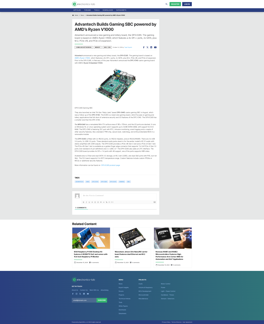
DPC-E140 (95, 181)
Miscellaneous (143, 298)
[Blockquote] (100, 202)
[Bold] (83, 202)
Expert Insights (124, 287)
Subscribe (102, 300)
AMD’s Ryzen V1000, (82, 58)
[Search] (166, 4)
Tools (96, 10)
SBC (128, 181)
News (121, 284)
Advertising (104, 290)
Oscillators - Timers (167, 295)
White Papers (123, 306)
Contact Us (83, 290)
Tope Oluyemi (128, 47)
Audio (141, 284)
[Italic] (86, 202)
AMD (87, 181)
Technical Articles (124, 298)
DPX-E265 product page (110, 165)
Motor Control (165, 284)
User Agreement (187, 322)
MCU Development (145, 291)
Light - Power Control (168, 291)
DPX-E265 (104, 181)
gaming (121, 181)
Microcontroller (144, 295)
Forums (87, 10)
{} (109, 202)
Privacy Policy (166, 322)
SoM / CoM (107, 47)
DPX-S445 (113, 181)
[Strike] (92, 202)
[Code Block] (103, 202)
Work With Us (94, 290)
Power (163, 287)
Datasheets (121, 10)
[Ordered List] (95, 202)
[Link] (106, 202)
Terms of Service (176, 322)
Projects (121, 295)
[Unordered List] (98, 202)
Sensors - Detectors (167, 298)
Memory (97, 47)
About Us (75, 290)
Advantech (79, 181)
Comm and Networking (84, 47)
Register (175, 4)
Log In (187, 4)
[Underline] (89, 202)
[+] (112, 202)
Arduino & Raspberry (145, 287)
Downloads (122, 310)
